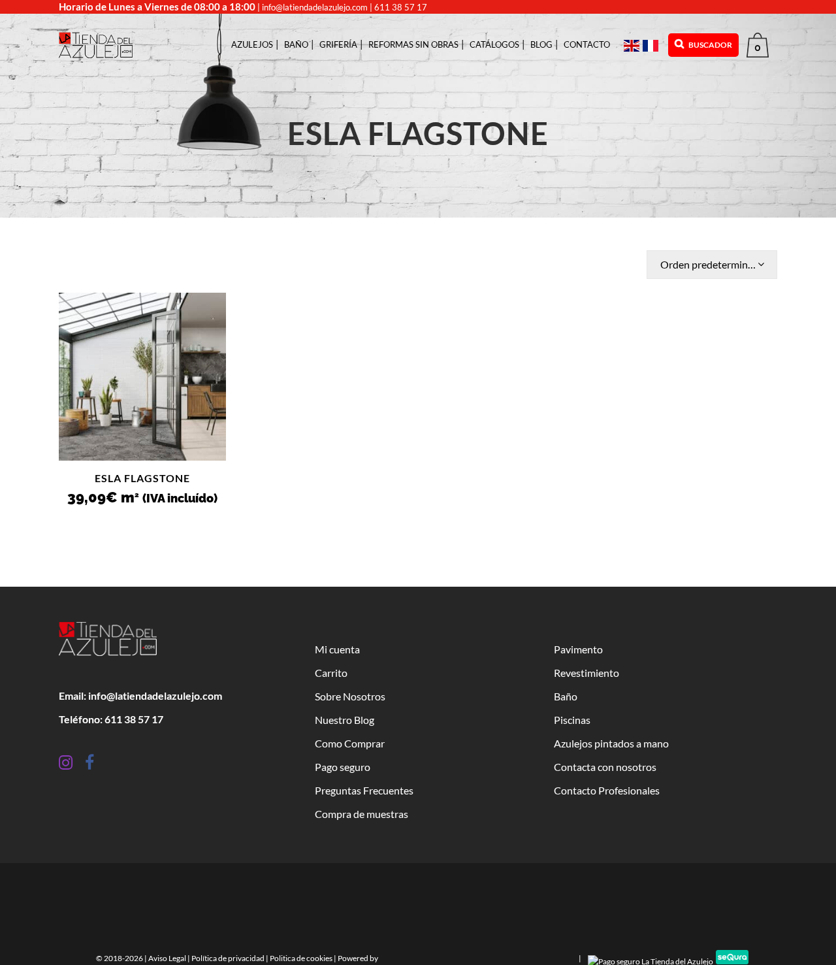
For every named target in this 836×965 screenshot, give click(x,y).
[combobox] (712, 264)
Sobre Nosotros (350, 696)
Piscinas (572, 719)
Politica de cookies (301, 958)
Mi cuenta (337, 649)
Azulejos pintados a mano (611, 743)
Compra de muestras (361, 814)
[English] (633, 45)
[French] (652, 45)
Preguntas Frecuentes (364, 790)
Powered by (358, 958)
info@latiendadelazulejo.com (315, 7)
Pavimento (578, 649)
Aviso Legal (167, 958)
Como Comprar (350, 743)
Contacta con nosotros (605, 767)
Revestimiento (586, 672)
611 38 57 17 (400, 7)
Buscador (709, 45)
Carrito (331, 672)
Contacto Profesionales (607, 790)
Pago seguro (342, 767)
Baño (565, 696)
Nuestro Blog (344, 719)
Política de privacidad (228, 958)
